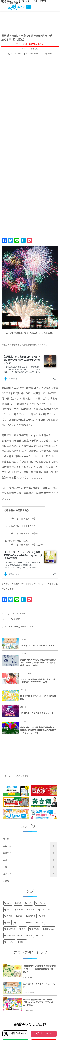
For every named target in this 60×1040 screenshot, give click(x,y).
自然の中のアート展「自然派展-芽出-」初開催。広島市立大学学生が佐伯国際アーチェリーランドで (38, 730)
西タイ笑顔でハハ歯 (14, 935)
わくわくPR (8, 839)
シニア (19, 922)
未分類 (6, 881)
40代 (9, 903)
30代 (29, 903)
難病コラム (49, 929)
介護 (30, 935)
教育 (43, 916)
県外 (23, 929)
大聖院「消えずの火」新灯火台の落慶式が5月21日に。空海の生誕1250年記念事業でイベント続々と (38, 662)
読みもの (7, 873)
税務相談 (35, 929)
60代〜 (20, 909)
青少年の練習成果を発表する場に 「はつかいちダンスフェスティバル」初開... (39, 1002)
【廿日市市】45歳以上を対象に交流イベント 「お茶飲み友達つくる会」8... (39, 969)
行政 (30, 922)
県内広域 (31, 916)
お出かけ (7, 853)
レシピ (41, 935)
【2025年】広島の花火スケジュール (36, 713)
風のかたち (11, 929)
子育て (6, 867)
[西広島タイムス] (19, 7)
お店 (5, 860)
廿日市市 (41, 903)
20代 (19, 903)
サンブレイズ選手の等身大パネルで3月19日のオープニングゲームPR (38, 681)
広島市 (31, 909)
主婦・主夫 (45, 909)
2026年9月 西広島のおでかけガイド (39, 985)
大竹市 (40, 922)
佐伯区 (9, 916)
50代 (9, 909)
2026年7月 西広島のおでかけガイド (37, 645)
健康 (8, 922)
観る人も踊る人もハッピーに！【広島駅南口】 (38, 697)
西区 (20, 916)
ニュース (7, 846)
